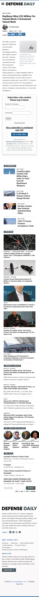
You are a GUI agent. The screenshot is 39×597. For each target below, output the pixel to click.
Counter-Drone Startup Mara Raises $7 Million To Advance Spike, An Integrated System (18, 281)
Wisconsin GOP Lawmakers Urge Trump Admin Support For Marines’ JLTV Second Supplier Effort (19, 417)
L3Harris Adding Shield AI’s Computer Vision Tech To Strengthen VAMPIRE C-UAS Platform (19, 255)
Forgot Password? (19, 123)
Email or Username (12, 104)
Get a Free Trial (19, 134)
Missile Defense (9, 328)
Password (8, 113)
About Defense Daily (26, 543)
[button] (2, 3)
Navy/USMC (6, 13)
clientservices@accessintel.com (15, 141)
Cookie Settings (7, 545)
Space (6, 303)
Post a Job (19, 491)
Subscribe (14, 543)
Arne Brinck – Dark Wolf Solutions (26, 445)
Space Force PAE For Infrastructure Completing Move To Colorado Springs (17, 402)
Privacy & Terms (20, 545)
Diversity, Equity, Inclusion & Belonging (14, 550)
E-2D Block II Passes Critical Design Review (23, 195)
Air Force (7, 354)
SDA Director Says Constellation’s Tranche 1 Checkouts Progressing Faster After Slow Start (19, 306)
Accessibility (6, 547)
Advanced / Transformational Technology (18, 251)
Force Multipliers (8, 441)
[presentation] (8, 435)
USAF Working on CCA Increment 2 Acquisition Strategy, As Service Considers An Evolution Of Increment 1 (19, 358)
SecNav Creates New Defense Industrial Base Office (25, 209)
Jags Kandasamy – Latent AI (35, 445)
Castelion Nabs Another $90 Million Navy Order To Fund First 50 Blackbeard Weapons (23, 178)
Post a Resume (30, 491)
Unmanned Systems (10, 277)
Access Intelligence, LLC (18, 582)
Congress (7, 413)
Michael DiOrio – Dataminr (16, 445)
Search (31, 488)
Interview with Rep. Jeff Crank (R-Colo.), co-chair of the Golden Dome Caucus (19, 388)
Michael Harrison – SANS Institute (7, 446)
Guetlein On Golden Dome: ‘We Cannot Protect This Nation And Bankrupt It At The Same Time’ (19, 332)
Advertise (5, 543)
